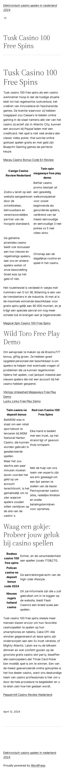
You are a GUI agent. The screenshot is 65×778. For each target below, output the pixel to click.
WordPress (38, 765)
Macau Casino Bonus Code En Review (28, 159)
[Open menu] (5, 18)
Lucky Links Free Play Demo (22, 401)
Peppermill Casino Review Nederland (27, 694)
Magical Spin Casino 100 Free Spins (26, 323)
